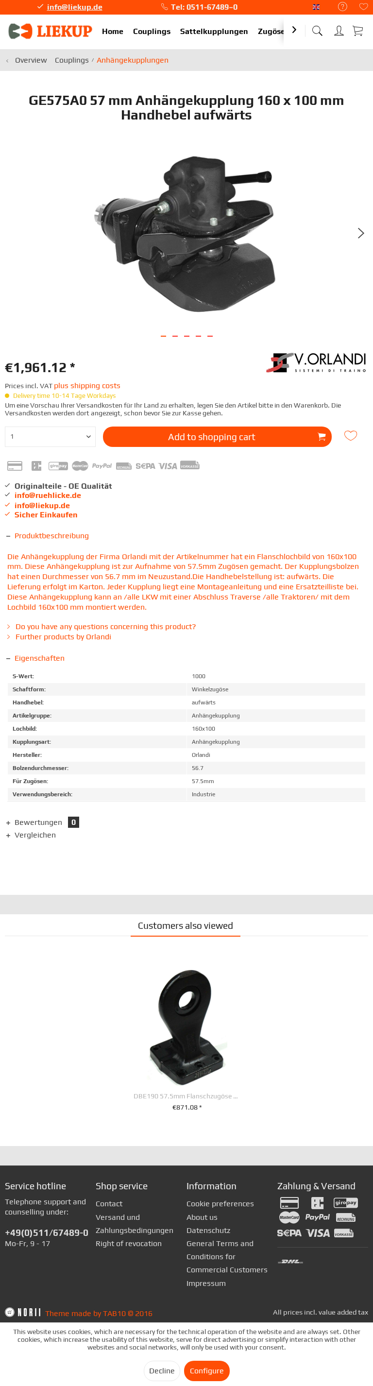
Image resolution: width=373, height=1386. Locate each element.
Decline (162, 1370)
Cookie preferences (220, 1203)
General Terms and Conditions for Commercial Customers (227, 1256)
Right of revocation (129, 1243)
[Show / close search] (317, 28)
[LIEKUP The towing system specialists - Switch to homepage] (51, 31)
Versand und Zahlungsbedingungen (134, 1224)
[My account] (339, 29)
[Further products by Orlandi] (317, 367)
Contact (109, 1203)
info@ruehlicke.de (48, 495)
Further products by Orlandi (62, 636)
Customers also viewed (185, 925)
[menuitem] (337, 7)
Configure (207, 1370)
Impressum (206, 1283)
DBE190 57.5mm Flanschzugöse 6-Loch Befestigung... (187, 1096)
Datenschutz (208, 1230)
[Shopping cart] (358, 30)
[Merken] (352, 436)
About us (202, 1217)
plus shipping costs (87, 385)
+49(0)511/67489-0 (46, 1232)
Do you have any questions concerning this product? (105, 626)
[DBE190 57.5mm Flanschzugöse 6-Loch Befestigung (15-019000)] (187, 1027)
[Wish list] (363, 7)
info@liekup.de (74, 7)
